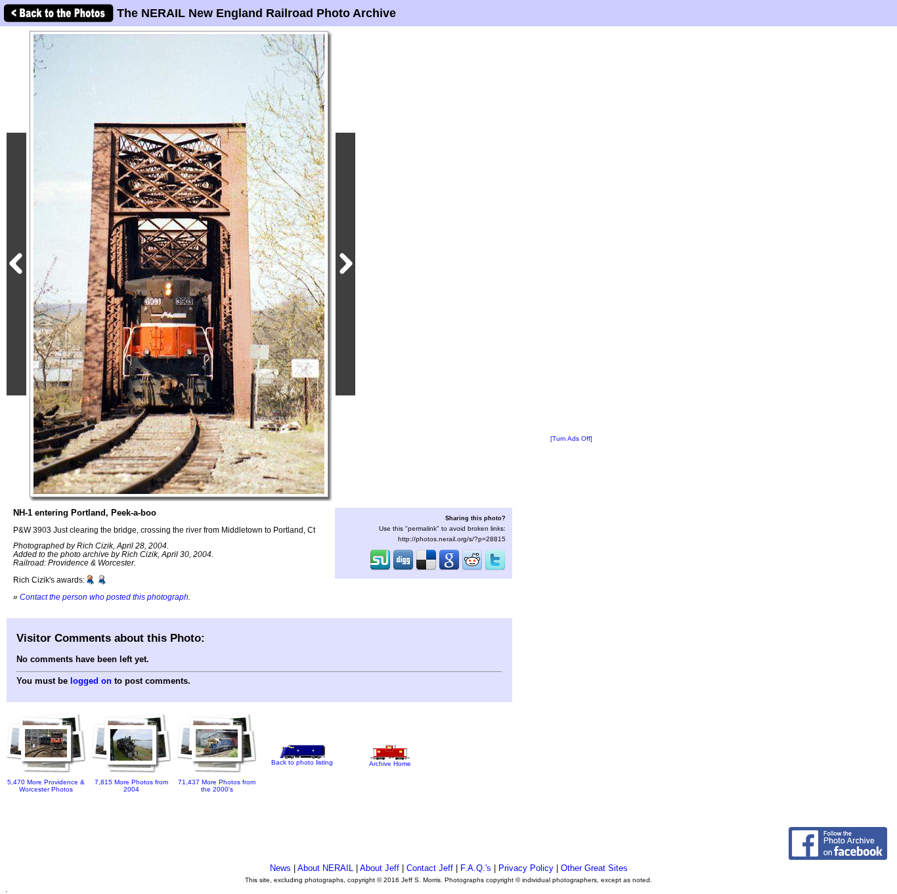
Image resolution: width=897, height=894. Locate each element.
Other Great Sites (594, 868)
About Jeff (379, 868)
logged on (91, 681)
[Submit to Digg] (403, 569)
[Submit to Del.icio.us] (426, 569)
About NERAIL (325, 868)
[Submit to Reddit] (472, 569)
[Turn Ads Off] (571, 438)
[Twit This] (495, 569)
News (280, 868)
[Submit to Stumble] (380, 569)
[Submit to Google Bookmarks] (449, 569)
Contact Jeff (429, 868)
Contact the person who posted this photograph (104, 596)
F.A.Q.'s (475, 868)
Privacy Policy (526, 868)
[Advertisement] (571, 231)
